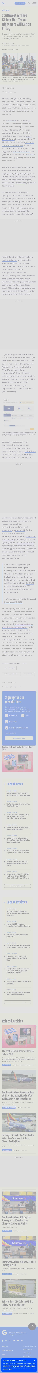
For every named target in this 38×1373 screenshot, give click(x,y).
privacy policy (19, 1366)
